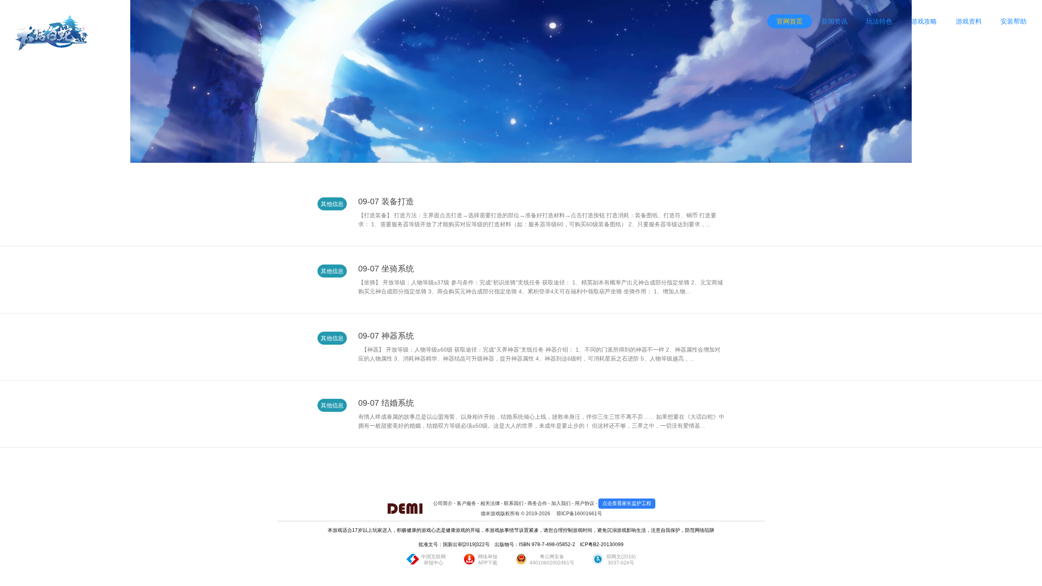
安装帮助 (1013, 21)
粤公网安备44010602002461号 (552, 560)
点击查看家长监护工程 (626, 503)
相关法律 (490, 503)
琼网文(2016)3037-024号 (621, 560)
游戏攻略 (924, 21)
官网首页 (790, 21)
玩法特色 (879, 21)
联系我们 (513, 503)
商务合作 (537, 503)
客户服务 (466, 503)
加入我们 (561, 503)
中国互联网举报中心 (433, 560)
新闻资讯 (834, 21)
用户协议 (584, 503)
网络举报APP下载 (487, 560)
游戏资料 (969, 21)
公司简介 (443, 503)
